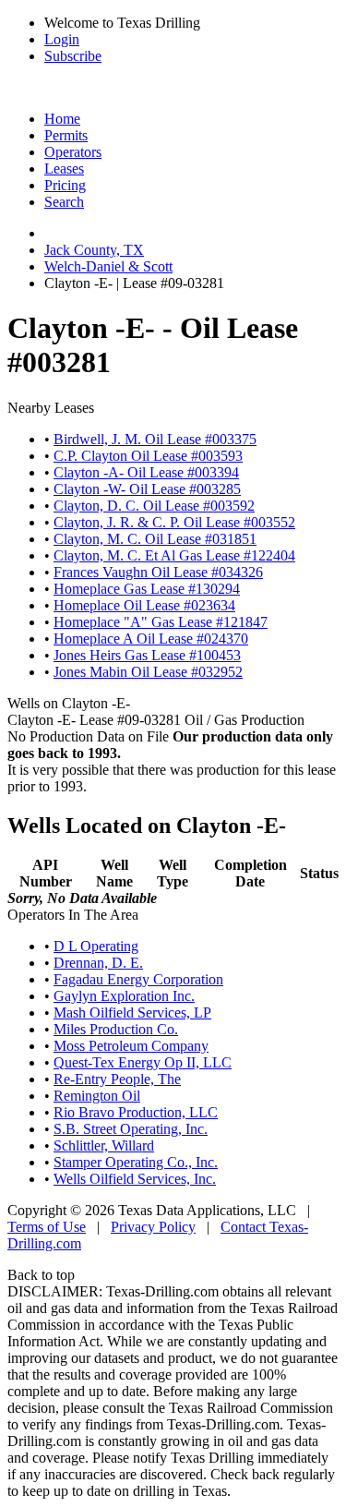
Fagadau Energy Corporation (138, 979)
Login (61, 39)
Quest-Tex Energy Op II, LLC (143, 1062)
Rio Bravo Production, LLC (136, 1112)
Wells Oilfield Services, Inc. (135, 1179)
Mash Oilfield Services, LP (132, 1012)
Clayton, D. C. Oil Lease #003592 (154, 505)
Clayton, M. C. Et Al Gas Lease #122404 (174, 555)
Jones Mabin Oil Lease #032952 (148, 672)
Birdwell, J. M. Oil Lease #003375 (155, 439)
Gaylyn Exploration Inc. (124, 996)
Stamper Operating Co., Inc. (136, 1162)
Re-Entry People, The (117, 1079)
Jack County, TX (94, 250)
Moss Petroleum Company (131, 1046)
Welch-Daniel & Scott (108, 266)
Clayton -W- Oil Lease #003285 (147, 489)
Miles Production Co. (116, 1029)
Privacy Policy (153, 1227)
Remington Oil (97, 1095)
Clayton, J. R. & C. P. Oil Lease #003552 (174, 522)
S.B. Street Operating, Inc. (131, 1129)
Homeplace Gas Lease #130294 (147, 589)
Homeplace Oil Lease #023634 (144, 605)
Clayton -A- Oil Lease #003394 (146, 472)
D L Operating (96, 946)
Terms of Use (46, 1227)
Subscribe (72, 56)
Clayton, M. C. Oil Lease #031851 (155, 539)
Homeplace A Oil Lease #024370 (151, 638)
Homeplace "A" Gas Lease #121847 (161, 622)
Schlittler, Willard (104, 1145)
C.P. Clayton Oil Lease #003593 (148, 456)
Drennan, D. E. (98, 963)
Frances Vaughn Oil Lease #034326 (158, 572)
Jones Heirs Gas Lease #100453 (147, 655)
